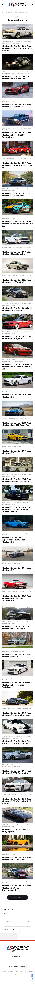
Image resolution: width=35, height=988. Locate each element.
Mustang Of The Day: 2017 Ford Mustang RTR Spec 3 (16, 337)
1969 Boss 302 (5, 418)
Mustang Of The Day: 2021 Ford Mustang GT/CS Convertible (16, 772)
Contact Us (16, 963)
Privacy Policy (13, 966)
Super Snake (18, 738)
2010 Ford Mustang (6, 41)
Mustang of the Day (17, 41)
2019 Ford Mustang (6, 158)
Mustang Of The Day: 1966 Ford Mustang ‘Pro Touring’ (16, 281)
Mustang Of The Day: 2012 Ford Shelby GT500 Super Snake (16, 742)
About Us (8, 963)
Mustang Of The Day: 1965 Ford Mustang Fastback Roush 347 (16, 480)
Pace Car (17, 43)
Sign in (6, 913)
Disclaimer (23, 966)
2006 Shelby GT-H (6, 303)
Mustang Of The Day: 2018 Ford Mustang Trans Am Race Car (16, 714)
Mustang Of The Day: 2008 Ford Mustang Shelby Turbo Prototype (17, 685)
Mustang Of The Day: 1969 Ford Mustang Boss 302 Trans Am (16, 424)
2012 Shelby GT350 (6, 128)
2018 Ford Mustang (6, 100)
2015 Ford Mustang (6, 794)
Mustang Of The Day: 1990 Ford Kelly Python (16, 830)
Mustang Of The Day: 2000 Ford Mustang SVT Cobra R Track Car (17, 366)
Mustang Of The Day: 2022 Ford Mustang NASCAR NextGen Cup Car (17, 223)
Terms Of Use (26, 963)
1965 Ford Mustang (6, 474)
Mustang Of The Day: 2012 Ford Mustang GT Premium (16, 194)
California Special (18, 764)
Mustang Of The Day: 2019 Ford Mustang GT (16, 396)
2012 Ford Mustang (6, 188)
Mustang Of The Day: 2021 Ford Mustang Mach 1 (16, 655)
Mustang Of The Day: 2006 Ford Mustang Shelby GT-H (17, 309)
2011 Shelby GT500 (6, 621)
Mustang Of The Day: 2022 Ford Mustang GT (16, 569)
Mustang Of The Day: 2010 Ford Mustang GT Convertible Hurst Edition (17, 48)
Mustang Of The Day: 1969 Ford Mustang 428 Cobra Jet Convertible (16, 598)
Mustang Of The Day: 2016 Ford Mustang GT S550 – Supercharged (16, 888)
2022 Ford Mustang (6, 217)
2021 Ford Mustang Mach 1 (8, 650)
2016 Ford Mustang (6, 881)
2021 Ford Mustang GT (7, 764)
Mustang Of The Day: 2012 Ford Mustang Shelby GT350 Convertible (16, 135)
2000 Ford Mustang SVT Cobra (9, 359)
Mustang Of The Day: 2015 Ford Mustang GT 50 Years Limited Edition (16, 801)
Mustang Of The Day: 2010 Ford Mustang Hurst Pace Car (16, 253)
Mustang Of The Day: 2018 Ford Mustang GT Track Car (16, 106)
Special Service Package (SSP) (22, 73)
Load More (17, 897)
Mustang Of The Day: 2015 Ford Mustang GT (16, 452)
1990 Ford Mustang (6, 824)
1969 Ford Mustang (6, 591)
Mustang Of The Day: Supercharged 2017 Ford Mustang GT (13, 540)
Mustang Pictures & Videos (8, 43)
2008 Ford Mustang (7, 678)
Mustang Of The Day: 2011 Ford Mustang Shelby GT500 (16, 627)
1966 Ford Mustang (6, 275)
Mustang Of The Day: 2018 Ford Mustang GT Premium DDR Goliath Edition (16, 509)
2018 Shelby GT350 (6, 853)
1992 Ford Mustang (6, 71)
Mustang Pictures (27, 41)
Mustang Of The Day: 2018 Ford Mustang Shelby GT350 (16, 858)
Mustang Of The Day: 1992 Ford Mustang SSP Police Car (16, 77)
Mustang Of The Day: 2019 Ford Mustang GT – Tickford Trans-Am (17, 165)
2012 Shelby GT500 (6, 736)
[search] (29, 922)
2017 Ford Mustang (6, 331)
